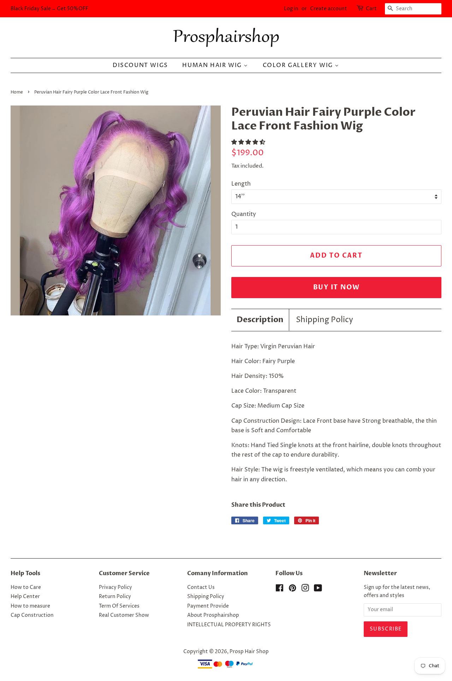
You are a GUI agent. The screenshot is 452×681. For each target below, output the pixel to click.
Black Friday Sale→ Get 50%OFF (49, 8)
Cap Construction (32, 615)
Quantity (243, 214)
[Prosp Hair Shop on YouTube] (318, 589)
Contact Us (201, 587)
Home (17, 92)
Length (241, 184)
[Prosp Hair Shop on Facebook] (279, 589)
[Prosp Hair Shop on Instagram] (305, 589)
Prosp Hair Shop (249, 652)
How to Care (26, 587)
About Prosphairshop (213, 615)
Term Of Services (119, 606)
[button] (249, 142)
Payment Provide (208, 606)
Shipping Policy (324, 320)
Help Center (25, 596)
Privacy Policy (115, 587)
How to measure (30, 606)
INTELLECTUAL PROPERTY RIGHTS (229, 625)
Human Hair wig (213, 65)
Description (260, 319)
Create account (328, 8)
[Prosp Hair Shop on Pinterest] (292, 589)
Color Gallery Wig (299, 65)
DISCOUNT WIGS (140, 65)
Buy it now (336, 287)
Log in (291, 8)
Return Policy (115, 596)
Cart (371, 8)
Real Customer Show (124, 615)
